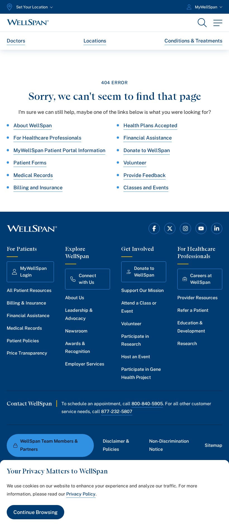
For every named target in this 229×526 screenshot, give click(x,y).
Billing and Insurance (38, 187)
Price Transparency (27, 353)
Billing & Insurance (26, 303)
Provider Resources (197, 297)
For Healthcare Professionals (47, 138)
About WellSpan (32, 125)
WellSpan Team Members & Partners (49, 445)
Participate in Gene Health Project (141, 373)
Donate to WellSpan (146, 150)
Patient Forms (29, 163)
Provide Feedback (144, 175)
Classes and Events (145, 187)
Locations (95, 41)
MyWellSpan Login (33, 272)
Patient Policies (23, 340)
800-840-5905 (147, 403)
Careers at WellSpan (201, 279)
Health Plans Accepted (150, 125)
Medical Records (33, 175)
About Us (74, 297)
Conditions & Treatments (193, 41)
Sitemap (213, 445)
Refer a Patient (192, 310)
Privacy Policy (81, 494)
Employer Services (84, 364)
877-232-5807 (116, 411)
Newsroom (76, 331)
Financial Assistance (147, 138)
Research (187, 343)
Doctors (16, 41)
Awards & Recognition (77, 347)
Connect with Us (87, 279)
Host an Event (135, 356)
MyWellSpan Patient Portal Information (59, 150)
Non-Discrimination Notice (169, 445)
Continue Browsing (35, 512)
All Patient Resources (29, 290)
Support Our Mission (142, 290)
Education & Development (191, 327)
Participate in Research (135, 340)
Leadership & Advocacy (79, 314)
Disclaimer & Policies (116, 445)
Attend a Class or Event (138, 307)
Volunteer (134, 163)
